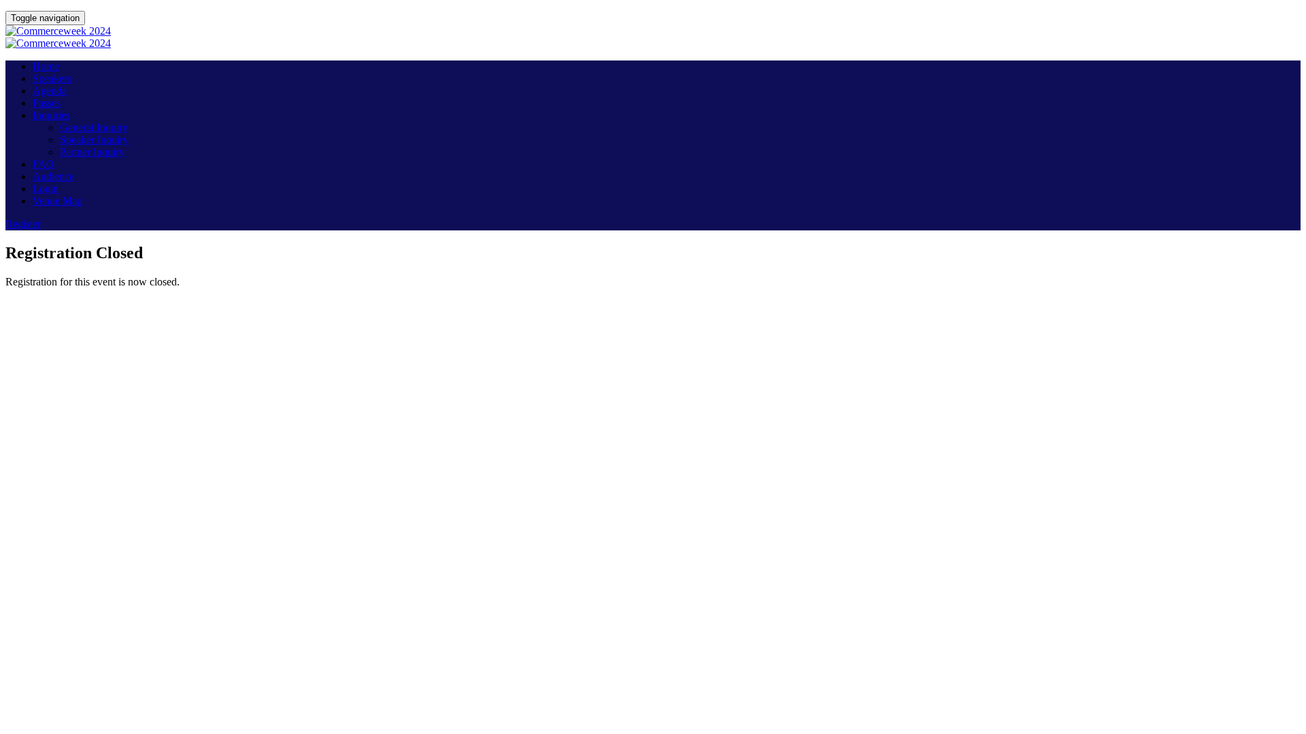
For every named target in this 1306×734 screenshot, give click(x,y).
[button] (23, 224)
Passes (47, 103)
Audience (53, 176)
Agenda (50, 91)
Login (45, 188)
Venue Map (57, 201)
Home (46, 66)
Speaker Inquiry (94, 139)
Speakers (52, 78)
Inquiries (51, 115)
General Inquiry (94, 127)
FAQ (43, 164)
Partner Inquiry (92, 152)
